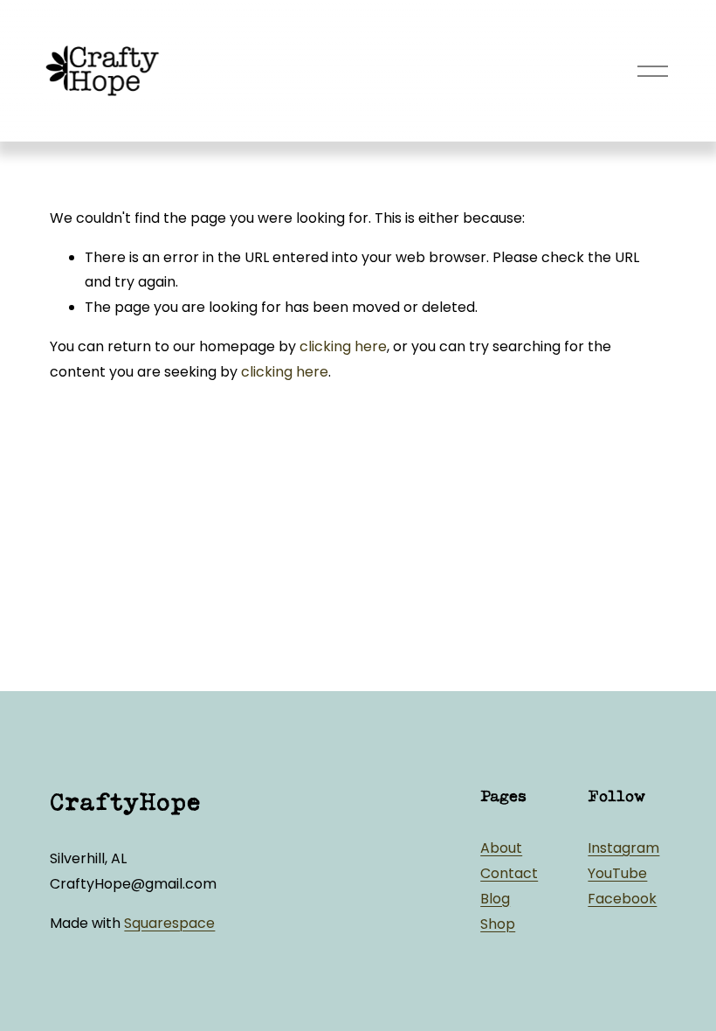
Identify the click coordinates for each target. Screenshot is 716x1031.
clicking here (343, 346)
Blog (495, 899)
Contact (509, 873)
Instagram (623, 848)
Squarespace (169, 923)
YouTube (617, 873)
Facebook (622, 899)
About (501, 848)
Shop (497, 924)
